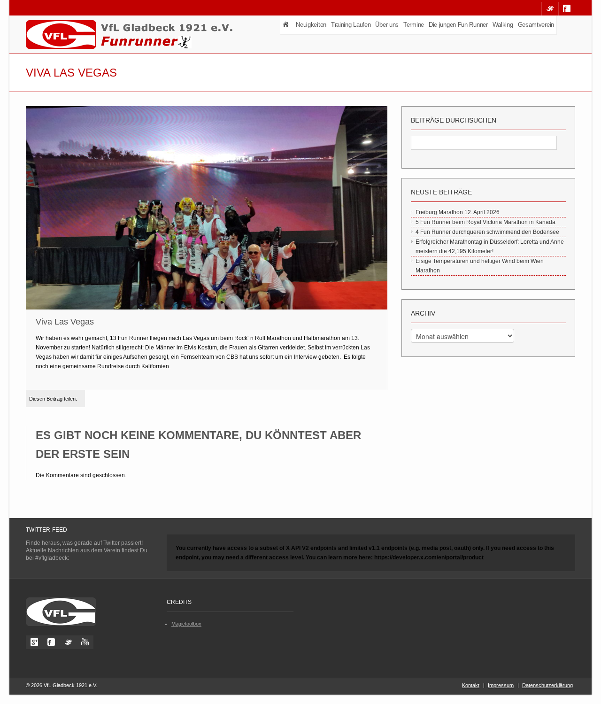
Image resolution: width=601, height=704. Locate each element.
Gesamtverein (536, 24)
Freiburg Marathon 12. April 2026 (458, 212)
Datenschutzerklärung (547, 685)
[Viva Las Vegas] (207, 209)
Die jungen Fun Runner (458, 24)
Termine (413, 24)
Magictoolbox (186, 624)
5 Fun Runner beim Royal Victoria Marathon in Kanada (485, 222)
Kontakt (470, 685)
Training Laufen (351, 24)
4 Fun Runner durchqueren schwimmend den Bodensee (487, 232)
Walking (503, 24)
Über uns (387, 24)
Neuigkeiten (311, 24)
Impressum (501, 685)
